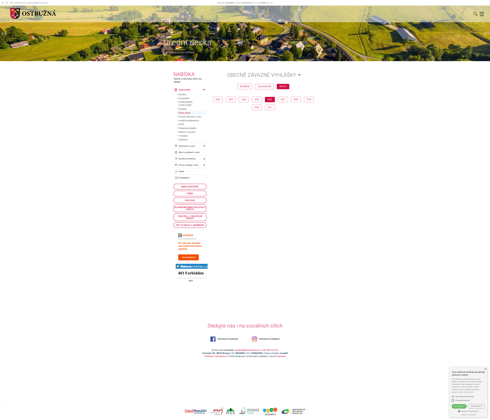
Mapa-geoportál (190, 186)
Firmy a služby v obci (189, 165)
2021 (283, 99)
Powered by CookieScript (468, 415)
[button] (468, 411)
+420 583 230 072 (270, 350)
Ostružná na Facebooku (227, 339)
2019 (309, 99)
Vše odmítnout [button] (476, 406)
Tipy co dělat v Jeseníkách (190, 225)
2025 (231, 99)
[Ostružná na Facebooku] (2, 2)
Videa (181, 171)
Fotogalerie (184, 177)
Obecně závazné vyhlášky (261, 75)
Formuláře (183, 136)
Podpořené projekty (187, 128)
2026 (218, 99)
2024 (244, 99)
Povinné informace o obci (190, 116)
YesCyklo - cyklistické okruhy (190, 217)
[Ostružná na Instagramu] (7, 2)
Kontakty (182, 94)
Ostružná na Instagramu (269, 339)
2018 (257, 107)
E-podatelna (184, 98)
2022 (270, 99)
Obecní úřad (184, 89)
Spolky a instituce (187, 158)
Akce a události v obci (189, 152)
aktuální (244, 86)
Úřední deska (184, 113)
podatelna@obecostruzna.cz (247, 350)
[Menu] (482, 14)
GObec (190, 193)
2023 (257, 99)
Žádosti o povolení (187, 132)
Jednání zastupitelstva (189, 120)
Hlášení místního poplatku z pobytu (190, 208)
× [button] (485, 369)
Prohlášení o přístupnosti (215, 356)
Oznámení (183, 139)
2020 (296, 99)
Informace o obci (187, 146)
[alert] (468, 392)
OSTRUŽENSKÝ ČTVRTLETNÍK (186, 103)
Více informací (469, 392)
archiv (283, 86)
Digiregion (281, 356)
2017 (270, 107)
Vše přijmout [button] (459, 406)
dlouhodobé (264, 86)
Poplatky (183, 109)
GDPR (181, 124)
